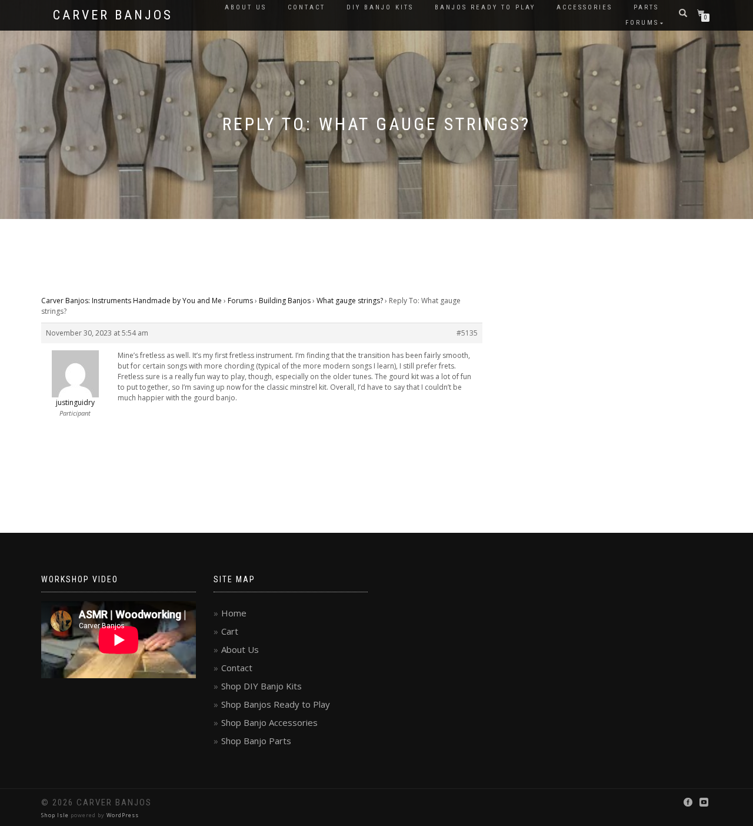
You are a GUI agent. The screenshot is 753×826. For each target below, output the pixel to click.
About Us (245, 7)
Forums (642, 22)
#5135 (467, 333)
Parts (646, 7)
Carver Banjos (113, 15)
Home (233, 613)
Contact (306, 7)
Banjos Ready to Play (485, 7)
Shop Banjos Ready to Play (275, 704)
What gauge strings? (349, 301)
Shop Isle (55, 815)
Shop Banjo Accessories (269, 722)
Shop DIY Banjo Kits (261, 686)
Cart (229, 631)
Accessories (584, 7)
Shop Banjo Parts (256, 741)
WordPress (122, 815)
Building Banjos (285, 301)
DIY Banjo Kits (380, 7)
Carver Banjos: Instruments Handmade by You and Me (131, 301)
